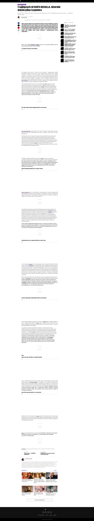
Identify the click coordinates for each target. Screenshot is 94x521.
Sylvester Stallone (33, 382)
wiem (34, 331)
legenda (49, 211)
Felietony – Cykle (44, 1)
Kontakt (50, 515)
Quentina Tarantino (35, 44)
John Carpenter (25, 80)
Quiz (56, 1)
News (53, 1)
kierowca (51, 337)
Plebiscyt (49, 1)
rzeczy (37, 322)
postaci (46, 163)
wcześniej (50, 210)
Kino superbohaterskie (26, 131)
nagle (42, 158)
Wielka (44, 321)
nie (43, 213)
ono (30, 223)
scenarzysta (31, 265)
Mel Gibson (28, 278)
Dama (23, 433)
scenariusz (30, 264)
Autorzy (47, 515)
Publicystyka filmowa (33, 1)
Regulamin (54, 515)
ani (43, 90)
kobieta (24, 282)
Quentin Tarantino (25, 192)
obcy (46, 83)
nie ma (42, 86)
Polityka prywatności (41, 515)
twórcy (35, 142)
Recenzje (27, 1)
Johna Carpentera (41, 23)
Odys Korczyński (24, 17)
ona (43, 85)
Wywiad (39, 1)
